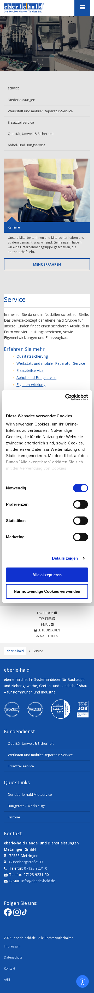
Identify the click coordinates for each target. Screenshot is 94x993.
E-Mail (45, 624)
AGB (7, 979)
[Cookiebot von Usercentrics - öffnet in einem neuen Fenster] (66, 397)
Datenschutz (13, 957)
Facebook (45, 613)
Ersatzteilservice (21, 122)
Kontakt (9, 968)
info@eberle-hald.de (38, 880)
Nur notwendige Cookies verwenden (47, 591)
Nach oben (48, 636)
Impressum (12, 946)
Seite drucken (48, 630)
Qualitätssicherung (32, 356)
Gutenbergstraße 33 (26, 861)
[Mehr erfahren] (47, 190)
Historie (14, 817)
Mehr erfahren (47, 264)
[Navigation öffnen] (82, 8)
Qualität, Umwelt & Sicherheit (31, 133)
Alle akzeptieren (47, 575)
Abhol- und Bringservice (26, 145)
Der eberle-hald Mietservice (30, 794)
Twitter (45, 618)
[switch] (80, 504)
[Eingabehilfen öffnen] (82, 981)
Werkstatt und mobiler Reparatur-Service (40, 111)
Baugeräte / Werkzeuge (27, 805)
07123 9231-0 (35, 868)
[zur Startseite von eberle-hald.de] (30, 8)
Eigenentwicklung (30, 384)
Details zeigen (65, 558)
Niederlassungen (21, 99)
